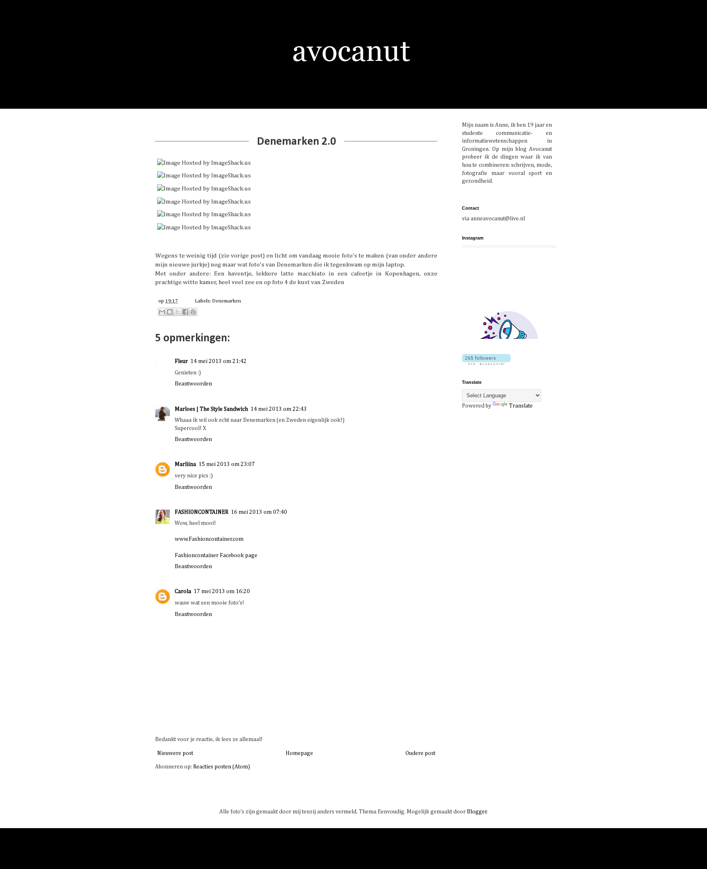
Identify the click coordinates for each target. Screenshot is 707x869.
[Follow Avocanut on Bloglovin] (486, 363)
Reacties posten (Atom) (221, 767)
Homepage (299, 753)
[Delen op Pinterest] (193, 312)
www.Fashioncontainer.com (209, 539)
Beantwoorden (193, 384)
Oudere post (420, 753)
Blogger (477, 812)
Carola (183, 591)
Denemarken (226, 301)
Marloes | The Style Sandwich (211, 409)
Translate (521, 406)
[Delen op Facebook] (185, 312)
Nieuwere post (175, 753)
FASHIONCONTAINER (201, 512)
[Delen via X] (177, 312)
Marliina (185, 464)
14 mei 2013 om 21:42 (218, 361)
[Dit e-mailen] (162, 312)
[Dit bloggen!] (170, 312)
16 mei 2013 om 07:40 (259, 512)
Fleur (181, 361)
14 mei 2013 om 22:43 (278, 409)
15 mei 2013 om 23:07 (226, 464)
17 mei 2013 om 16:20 (222, 591)
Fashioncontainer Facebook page (216, 555)
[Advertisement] (513, 474)
